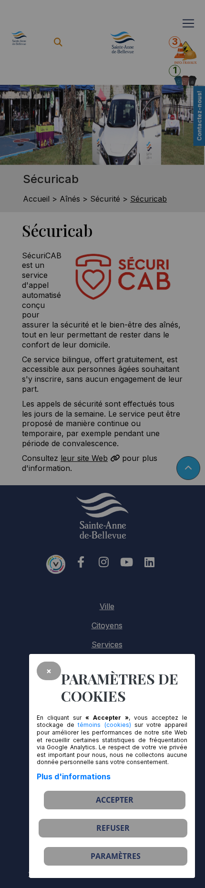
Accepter (114, 800)
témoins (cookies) (104, 724)
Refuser (113, 828)
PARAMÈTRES (116, 856)
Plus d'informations (74, 776)
